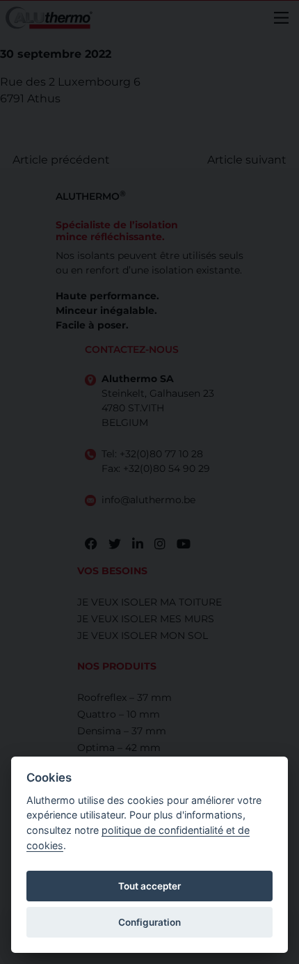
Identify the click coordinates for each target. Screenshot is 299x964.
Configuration (149, 922)
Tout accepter (149, 886)
